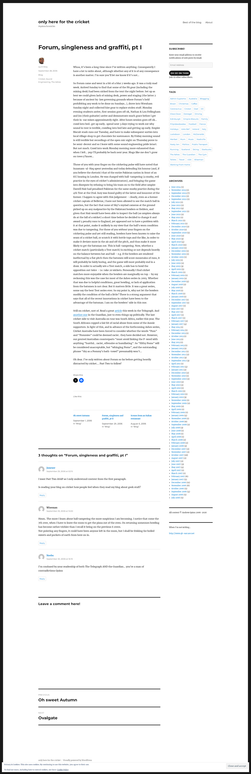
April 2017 (176, 315)
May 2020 (175, 239)
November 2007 (178, 452)
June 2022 (176, 205)
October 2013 (177, 336)
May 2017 (175, 312)
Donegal (188, 114)
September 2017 (178, 303)
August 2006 (177, 494)
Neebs (50, 555)
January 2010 (177, 397)
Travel (181, 159)
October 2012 (177, 357)
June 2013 (175, 339)
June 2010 (175, 382)
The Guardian (188, 154)
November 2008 (178, 418)
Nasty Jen (174, 144)
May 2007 (175, 467)
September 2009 (179, 403)
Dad (196, 109)
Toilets (173, 159)
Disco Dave (175, 114)
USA (189, 159)
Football (193, 124)
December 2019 (178, 251)
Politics (185, 144)
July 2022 (175, 202)
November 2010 (178, 376)
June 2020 (176, 236)
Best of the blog (192, 22)
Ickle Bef (185, 129)
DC (202, 109)
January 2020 (177, 248)
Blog (40, 75)
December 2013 (178, 333)
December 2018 (178, 281)
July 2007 (175, 461)
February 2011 (177, 367)
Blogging (204, 98)
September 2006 (179, 491)
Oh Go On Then (180, 73)
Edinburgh (175, 119)
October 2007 (177, 455)
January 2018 (177, 296)
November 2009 (178, 400)
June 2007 (176, 464)
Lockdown (175, 134)
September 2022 (179, 199)
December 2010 (178, 373)
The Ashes (56, 82)
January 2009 (177, 415)
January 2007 (177, 479)
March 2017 (176, 318)
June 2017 (175, 309)
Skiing (196, 149)
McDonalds (198, 134)
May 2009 (176, 406)
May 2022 (175, 208)
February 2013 (177, 345)
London (186, 134)
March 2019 (176, 272)
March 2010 (176, 391)
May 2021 (175, 217)
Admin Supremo (178, 98)
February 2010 (177, 394)
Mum (182, 139)
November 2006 (178, 485)
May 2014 (175, 327)
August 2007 (177, 458)
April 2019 (176, 269)
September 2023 (178, 193)
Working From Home (180, 164)
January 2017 (177, 324)
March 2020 (177, 245)
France (202, 124)
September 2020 (179, 233)
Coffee (194, 104)
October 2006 (177, 488)
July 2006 (175, 498)
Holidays (174, 129)
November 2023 (178, 190)
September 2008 (179, 424)
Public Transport (199, 144)
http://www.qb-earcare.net (181, 533)
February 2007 (178, 476)
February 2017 (177, 321)
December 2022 (178, 196)
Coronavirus (175, 109)
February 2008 (178, 443)
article (118, 310)
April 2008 (176, 437)
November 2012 (178, 354)
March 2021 (176, 220)
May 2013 (175, 342)
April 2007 (176, 470)
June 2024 (176, 187)
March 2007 (177, 473)
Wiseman (198, 159)
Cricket (41, 79)
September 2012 (178, 360)
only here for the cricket (63, 21)
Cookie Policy (63, 770)
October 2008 (177, 421)
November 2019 (178, 254)
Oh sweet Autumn (81, 415)
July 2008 (175, 427)
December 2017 (178, 300)
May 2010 (175, 385)
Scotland (185, 149)
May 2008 (175, 434)
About (209, 22)
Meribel (173, 139)
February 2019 (178, 275)
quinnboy (43, 67)
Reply (42, 495)
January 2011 (177, 370)
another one (80, 314)
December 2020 (178, 226)
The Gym (202, 154)
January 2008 (177, 446)
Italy (204, 129)
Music (191, 139)
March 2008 (177, 440)
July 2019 (175, 260)
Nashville (201, 139)
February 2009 (178, 412)
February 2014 (177, 330)
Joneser (50, 467)
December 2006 (178, 482)
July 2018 (175, 287)
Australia (193, 98)
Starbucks (206, 149)
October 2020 (177, 229)
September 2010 (178, 379)
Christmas (183, 104)
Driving (198, 114)
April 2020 (176, 242)
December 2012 (178, 351)
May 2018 (175, 290)
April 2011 (175, 363)
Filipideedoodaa (178, 124)
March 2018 (176, 293)
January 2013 (177, 348)
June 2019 (176, 263)
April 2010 (176, 388)
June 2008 (176, 431)
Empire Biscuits (190, 119)
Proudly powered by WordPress (77, 760)
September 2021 (178, 211)
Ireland (195, 129)
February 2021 (177, 223)
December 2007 (178, 449)
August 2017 (177, 306)
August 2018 (177, 284)
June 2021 (175, 214)
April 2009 (176, 409)
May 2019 (175, 266)
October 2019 (177, 257)
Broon (173, 104)
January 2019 (177, 278)
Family (204, 119)
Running (174, 149)
